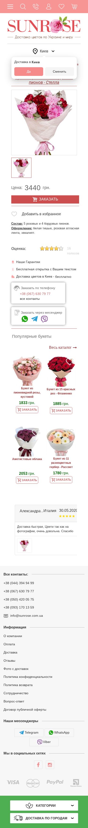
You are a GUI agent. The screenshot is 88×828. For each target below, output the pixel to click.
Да (29, 71)
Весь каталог (60, 347)
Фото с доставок (16, 668)
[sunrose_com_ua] (44, 319)
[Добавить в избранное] (14, 215)
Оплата (9, 644)
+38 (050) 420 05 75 (19, 599)
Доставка (10, 652)
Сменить (59, 71)
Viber (47, 742)
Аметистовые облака (27, 459)
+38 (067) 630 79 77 (19, 591)
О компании (13, 636)
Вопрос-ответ (14, 701)
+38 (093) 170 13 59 (19, 607)
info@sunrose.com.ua (26, 615)
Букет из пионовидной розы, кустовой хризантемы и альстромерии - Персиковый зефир (27, 393)
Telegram (31, 732)
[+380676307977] (25, 319)
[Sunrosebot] (34, 319)
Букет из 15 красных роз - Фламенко (61, 391)
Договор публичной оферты (25, 709)
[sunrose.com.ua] (38, 765)
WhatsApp (61, 732)
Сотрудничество (16, 693)
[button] (23, 6)
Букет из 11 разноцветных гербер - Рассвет (61, 463)
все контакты (30, 299)
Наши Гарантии (28, 262)
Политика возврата (18, 685)
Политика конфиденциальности (28, 677)
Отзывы (9, 660)
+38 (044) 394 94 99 (19, 583)
